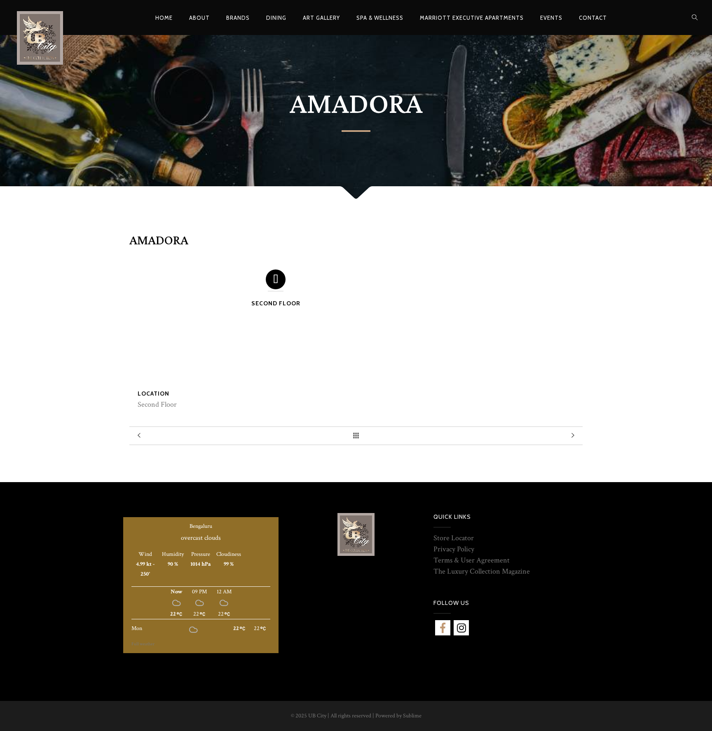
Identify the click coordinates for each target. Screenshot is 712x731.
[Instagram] (461, 627)
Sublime (412, 715)
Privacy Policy (453, 549)
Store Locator (453, 538)
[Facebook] (442, 627)
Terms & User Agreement (471, 560)
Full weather (143, 644)
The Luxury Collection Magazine (481, 571)
